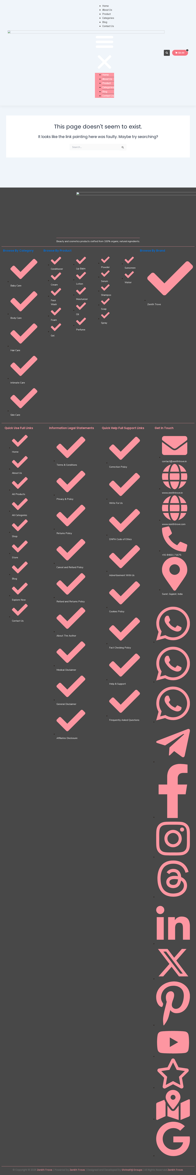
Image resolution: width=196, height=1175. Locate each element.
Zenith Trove (44, 1170)
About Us (107, 9)
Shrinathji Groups (132, 1170)
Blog (104, 22)
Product (106, 14)
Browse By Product (57, 251)
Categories (108, 18)
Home (105, 5)
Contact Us (108, 26)
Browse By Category (18, 251)
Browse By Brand (152, 251)
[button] (104, 52)
